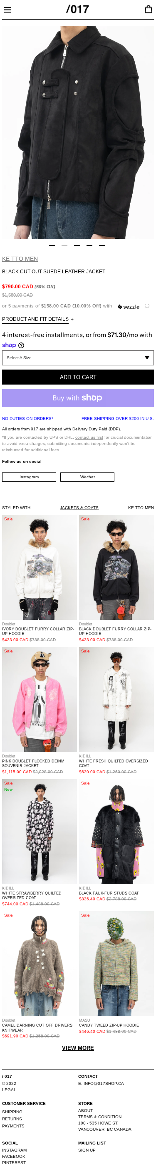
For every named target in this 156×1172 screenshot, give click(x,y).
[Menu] (7, 9)
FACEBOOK (13, 1156)
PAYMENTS (13, 1126)
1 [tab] (52, 245)
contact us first (89, 437)
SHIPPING (12, 1112)
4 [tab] (89, 245)
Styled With (16, 507)
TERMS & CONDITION (99, 1117)
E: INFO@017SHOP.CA (101, 1083)
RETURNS (12, 1119)
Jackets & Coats (79, 507)
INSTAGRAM (14, 1150)
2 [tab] (64, 245)
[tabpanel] (78, 132)
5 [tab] (102, 245)
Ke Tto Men (20, 258)
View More (78, 1048)
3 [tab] (77, 245)
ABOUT (85, 1110)
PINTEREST (14, 1162)
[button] (78, 306)
